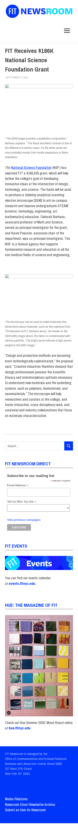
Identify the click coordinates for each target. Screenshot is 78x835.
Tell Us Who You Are (21, 502)
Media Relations (16, 799)
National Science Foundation (31, 167)
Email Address (17, 485)
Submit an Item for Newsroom (25, 810)
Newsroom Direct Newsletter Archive (30, 804)
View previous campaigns (24, 519)
